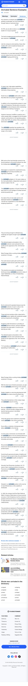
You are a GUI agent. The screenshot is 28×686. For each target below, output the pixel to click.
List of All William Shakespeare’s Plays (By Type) (17, 569)
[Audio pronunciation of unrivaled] (2, 12)
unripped (3, 587)
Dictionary (3, 618)
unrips (16, 590)
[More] (26, 25)
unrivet (3, 600)
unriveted (17, 600)
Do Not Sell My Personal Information (14, 662)
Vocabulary (4, 629)
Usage (3, 632)
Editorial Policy (18, 626)
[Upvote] (17, 25)
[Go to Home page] (7, 2)
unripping (17, 587)
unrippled (3, 590)
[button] (19, 1)
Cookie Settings (18, 629)
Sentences (23, 16)
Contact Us (17, 621)
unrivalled (17, 595)
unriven (17, 597)
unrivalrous (4, 597)
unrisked (17, 592)
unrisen (3, 592)
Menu (24, 1)
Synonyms (14, 16)
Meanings (5, 16)
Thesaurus (4, 621)
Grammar (3, 626)
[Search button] (24, 5)
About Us (17, 618)
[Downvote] (23, 25)
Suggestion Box (18, 635)
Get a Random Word (14, 646)
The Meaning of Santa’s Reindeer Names (17, 559)
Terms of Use (18, 632)
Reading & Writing (5, 635)
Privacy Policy (18, 624)
